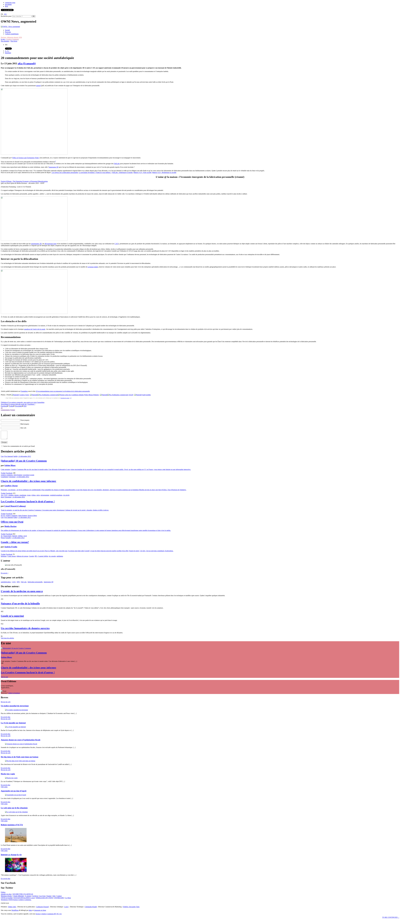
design (16, 495)
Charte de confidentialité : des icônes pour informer (28, 481)
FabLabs (117, 163)
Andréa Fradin (10, 547)
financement (7, 536)
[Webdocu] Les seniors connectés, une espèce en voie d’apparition (22, 402)
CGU (6, 495)
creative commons (7, 475)
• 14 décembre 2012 (24, 456)
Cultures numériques (12, 34)
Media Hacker (10, 526)
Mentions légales (6, 896)
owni (25, 536)
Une (2, 456)
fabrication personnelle (35, 582)
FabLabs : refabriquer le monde (122, 172)
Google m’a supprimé (12, 616)
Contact (59, 896)
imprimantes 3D (36, 244)
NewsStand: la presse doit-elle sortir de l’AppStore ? (18, 404)
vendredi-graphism (56, 495)
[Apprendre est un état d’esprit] (15, 795)
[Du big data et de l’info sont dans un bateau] (20, 761)
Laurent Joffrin (43, 556)
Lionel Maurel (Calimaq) (15, 506)
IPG (36, 556)
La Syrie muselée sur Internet (13, 723)
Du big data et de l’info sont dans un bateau (19, 757)
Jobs (53, 896)
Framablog (24, 391)
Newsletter (18, 406)
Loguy (66, 907)
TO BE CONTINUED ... (390, 917)
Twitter (11, 406)
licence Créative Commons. (22, 900)
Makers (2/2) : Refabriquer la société (164, 172)
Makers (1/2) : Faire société (142, 172)
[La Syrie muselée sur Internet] (15, 727)
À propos (28, 896)
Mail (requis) (25, 424)
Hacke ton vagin (8, 774)
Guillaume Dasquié (42, 907)
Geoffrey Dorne (11, 486)
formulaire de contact (65, 398)
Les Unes (42, 896)
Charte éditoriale (18, 896)
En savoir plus (5, 717)
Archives (35, 896)
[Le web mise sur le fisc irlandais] (16, 812)
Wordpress (4, 900)
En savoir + (4, 573)
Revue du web (5, 702)
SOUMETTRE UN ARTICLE (23, 894)
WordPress (15, 910)
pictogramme (45, 495)
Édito (15, 517)
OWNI (10, 900)
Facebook (4, 406)
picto (38, 495)
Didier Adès (12, 907)
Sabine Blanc (10, 465)
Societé (7, 30)
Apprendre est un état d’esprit (13, 791)
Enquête (8, 538)
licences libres (32, 515)
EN (5, 14)
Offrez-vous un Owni (12, 521)
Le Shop (68, 898)
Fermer (12, 410)
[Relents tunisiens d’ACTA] (16, 842)
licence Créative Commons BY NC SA (49, 914)
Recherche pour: (6, 16)
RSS (6, 6)
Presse (3, 538)
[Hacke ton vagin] (11, 778)
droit (2, 497)
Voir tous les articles (7, 638)
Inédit (15, 456)
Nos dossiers (5, 41)
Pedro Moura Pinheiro (91, 395)
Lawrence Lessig (28, 475)
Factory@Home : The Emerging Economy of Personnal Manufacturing (24, 181)
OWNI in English (6, 898)
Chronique (11, 477)
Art (2, 495)
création (11, 495)
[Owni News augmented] (10, 26)
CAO (116, 244)
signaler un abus (6, 894)
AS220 (130, 395)
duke (30, 910)
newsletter (8, 4)
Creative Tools (24, 395)
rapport (38, 85)
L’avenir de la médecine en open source (22, 591)
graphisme (22, 495)
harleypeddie (146, 395)
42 (1, 536)
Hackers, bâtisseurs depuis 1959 (11, 37)
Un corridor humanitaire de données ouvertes (25, 628)
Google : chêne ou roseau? (15, 542)
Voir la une (4, 677)
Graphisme (4, 477)
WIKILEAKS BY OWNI (44, 898)
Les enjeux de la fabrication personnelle (64, 172)
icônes (33, 495)
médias (20, 536)
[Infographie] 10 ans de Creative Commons (24, 460)
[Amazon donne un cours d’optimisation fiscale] (21, 744)
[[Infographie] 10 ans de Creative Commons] (16, 648)
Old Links (4, 787)
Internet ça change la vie (11, 855)
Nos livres (14, 41)
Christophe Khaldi (91, 907)
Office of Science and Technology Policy (25, 158)
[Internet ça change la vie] (16, 871)
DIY (18, 582)
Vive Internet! (8, 456)
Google (31, 556)
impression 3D (53, 167)
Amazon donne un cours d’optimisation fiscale (20, 740)
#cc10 (3, 515)
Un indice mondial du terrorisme (15, 706)
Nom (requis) (25, 420)
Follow (3, 892)
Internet (14, 536)
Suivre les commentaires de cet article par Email (19, 446)
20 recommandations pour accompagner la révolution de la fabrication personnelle (63, 391)
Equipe (49, 896)
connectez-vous (10, 2)
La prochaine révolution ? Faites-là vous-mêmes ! (95, 172)
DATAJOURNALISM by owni (24, 898)
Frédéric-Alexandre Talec (131, 907)
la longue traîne (93, 267)
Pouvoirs (8, 32)
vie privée (66, 495)
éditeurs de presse (22, 556)
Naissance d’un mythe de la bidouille (20, 603)
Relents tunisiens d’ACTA (12, 825)
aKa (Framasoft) (27, 63)
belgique (3, 556)
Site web (23, 428)
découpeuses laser (50, 244)
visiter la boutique (14, 693)
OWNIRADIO (59, 898)
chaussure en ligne (40, 910)
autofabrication (6, 582)
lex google (52, 556)
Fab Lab (23, 582)
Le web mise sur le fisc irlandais (14, 808)
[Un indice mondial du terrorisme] (16, 710)
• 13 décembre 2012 (24, 517)
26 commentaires (5, 409)
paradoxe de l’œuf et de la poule (34, 329)
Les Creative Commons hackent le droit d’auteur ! (28, 501)
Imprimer (8, 53)
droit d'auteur (18, 475)
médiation (60, 556)
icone (29, 495)
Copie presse (11, 556)
